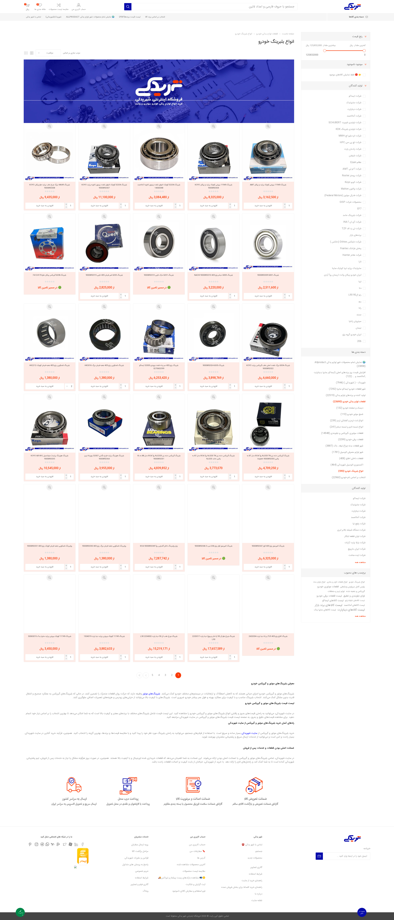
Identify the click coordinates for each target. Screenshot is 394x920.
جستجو (258, 851)
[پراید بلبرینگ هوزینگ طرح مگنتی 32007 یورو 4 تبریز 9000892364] (104, 426)
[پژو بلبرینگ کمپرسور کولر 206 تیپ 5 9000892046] (213, 516)
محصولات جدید (254, 858)
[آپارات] (70, 844)
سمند (358, 315)
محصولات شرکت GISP (350, 202)
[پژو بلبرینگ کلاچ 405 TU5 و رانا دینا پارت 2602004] (268, 606)
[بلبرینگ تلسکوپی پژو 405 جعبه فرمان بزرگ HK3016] (104, 335)
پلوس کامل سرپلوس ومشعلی (352, 587)
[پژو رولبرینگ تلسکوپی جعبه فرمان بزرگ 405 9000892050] (104, 516)
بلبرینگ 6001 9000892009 (268, 275)
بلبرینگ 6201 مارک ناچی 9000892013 (159, 275)
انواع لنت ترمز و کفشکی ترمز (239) (346, 421)
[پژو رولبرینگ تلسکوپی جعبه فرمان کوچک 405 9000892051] (49, 516)
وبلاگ (145, 891)
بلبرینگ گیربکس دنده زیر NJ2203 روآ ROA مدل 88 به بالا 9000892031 (159, 457)
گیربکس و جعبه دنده (355, 591)
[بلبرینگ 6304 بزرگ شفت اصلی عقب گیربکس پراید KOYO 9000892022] (268, 335)
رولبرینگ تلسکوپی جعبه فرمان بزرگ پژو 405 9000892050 (104, 546)
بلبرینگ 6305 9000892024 (213, 365)
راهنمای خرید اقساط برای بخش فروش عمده (241, 887)
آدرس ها (201, 858)
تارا (360, 262)
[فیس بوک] (82, 844)
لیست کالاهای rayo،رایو (355, 600)
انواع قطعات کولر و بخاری (337, 582)
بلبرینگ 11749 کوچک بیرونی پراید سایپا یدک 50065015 (49, 636)
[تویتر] (64, 844)
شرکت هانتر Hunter (351, 255)
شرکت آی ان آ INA (352, 222)
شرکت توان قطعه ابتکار (355, 536)
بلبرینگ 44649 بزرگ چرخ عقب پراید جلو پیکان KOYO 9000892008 (49, 186)
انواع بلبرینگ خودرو (357, 582)
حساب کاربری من (79, 9)
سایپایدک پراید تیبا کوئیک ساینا (346, 268)
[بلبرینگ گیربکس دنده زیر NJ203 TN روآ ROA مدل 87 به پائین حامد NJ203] (213, 426)
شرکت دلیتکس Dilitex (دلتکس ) (345, 242)
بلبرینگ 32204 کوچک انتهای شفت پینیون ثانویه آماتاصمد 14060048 (158, 186)
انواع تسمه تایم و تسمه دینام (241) (346, 427)
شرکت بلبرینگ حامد (352, 215)
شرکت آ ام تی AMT (352, 169)
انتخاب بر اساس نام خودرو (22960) (349, 477)
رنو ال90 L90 (354, 295)
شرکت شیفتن (355, 156)
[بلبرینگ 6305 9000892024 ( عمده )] (213, 335)
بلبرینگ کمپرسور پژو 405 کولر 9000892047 (268, 546)
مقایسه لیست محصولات (58, 9)
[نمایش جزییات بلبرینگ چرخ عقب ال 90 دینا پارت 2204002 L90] (159, 606)
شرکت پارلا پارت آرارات (355, 543)
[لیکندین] (76, 844)
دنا (360, 288)
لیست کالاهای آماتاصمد (354, 605)
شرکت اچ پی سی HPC (350, 142)
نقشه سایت (256, 900)
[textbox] (214, 6)
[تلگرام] (42, 844)
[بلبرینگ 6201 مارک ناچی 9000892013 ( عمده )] (159, 245)
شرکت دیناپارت (354, 109)
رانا (360, 308)
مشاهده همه (360, 562)
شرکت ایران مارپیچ (357, 549)
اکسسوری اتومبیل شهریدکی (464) (347, 465)
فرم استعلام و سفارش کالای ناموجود (188, 891)
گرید (32, 52)
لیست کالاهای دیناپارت (351, 610)
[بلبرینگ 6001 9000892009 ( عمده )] (268, 245)
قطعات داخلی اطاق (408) (351, 458)
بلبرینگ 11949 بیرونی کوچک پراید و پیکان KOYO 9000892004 (213, 186)
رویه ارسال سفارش (139, 845)
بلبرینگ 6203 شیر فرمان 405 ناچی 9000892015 (104, 275)
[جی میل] (58, 844)
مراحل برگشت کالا (140, 851)
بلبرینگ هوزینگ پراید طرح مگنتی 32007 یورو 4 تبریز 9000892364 (104, 457)
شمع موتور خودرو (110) (352, 414)
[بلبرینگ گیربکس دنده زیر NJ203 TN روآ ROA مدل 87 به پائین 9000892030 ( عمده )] (268, 426)
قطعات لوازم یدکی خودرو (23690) (349, 402)
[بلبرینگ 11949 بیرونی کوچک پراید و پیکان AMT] (268, 155)
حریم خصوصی (141, 871)
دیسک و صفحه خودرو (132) (349, 408)
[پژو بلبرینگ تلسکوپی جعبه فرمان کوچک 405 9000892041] (49, 335)
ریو (360, 301)
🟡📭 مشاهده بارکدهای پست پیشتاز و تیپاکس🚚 (181, 878)
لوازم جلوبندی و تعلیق (354, 596)
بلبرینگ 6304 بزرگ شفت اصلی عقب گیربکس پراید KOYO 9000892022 (268, 367)
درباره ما (258, 894)
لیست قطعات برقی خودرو (329, 596)
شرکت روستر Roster (351, 176)
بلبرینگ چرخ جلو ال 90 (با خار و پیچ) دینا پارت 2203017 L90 (213, 638)
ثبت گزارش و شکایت (195, 884)
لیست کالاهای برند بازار (328, 605)
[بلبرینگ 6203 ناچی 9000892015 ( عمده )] (104, 245)
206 (359, 341)
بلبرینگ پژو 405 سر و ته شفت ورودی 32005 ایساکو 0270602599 (158, 367)
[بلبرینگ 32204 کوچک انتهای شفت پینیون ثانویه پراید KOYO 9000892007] (104, 155)
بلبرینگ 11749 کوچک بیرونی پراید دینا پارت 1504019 (104, 636)
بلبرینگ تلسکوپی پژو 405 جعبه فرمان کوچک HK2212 (49, 365)
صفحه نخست (288, 34)
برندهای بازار (355, 235)
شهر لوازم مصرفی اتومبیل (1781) (347, 452)
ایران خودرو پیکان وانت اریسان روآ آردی (342, 275)
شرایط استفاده (255, 874)
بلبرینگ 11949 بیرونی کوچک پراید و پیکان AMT (268, 184)
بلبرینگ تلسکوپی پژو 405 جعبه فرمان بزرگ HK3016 (104, 365)
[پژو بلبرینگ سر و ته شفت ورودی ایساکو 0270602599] (159, 335)
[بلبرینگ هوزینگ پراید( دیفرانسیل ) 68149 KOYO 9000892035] (49, 426)
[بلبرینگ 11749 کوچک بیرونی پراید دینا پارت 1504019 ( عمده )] (104, 606)
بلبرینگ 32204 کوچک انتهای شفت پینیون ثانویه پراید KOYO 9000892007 (104, 186)
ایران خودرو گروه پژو (351, 335)
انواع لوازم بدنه (319, 582)
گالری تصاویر (256, 867)
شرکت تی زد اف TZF (351, 229)
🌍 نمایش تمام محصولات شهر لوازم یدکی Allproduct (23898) (340, 364)
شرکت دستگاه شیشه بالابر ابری (351, 530)
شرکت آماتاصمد (354, 116)
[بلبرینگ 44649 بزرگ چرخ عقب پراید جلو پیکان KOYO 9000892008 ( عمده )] (49, 155)
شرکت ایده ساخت (357, 555)
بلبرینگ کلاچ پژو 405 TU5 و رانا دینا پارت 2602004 (268, 636)
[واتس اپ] (47, 844)
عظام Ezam (355, 162)
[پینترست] (30, 844)
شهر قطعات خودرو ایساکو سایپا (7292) (347, 389)
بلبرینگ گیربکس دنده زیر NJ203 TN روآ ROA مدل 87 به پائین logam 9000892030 (268, 457)
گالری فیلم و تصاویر (139, 884)
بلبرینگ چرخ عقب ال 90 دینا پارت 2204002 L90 (158, 636)
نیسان (358, 328)
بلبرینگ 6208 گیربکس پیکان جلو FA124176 (49, 275)
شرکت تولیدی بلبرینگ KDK (348, 129)
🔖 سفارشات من (197, 851)
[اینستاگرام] (36, 844)
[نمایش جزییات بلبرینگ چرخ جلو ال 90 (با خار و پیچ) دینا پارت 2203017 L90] (213, 606)
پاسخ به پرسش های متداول (135, 865)
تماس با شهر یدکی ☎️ (252, 845)
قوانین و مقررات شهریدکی (136, 858)
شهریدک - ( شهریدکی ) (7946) (351, 383)
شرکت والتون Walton (351, 189)
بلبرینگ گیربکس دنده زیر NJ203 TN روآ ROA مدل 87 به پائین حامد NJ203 (213, 457)
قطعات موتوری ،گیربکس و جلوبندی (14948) (342, 433)
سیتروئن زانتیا (355, 321)
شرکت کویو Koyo (353, 182)
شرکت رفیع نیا (359, 524)
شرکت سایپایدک (353, 103)
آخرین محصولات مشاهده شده (191, 865)
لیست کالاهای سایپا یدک (325, 610)
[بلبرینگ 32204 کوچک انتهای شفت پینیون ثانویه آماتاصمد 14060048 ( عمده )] (159, 155)
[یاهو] (52, 844)
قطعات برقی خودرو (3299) (350, 440)
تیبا (359, 282)
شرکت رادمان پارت (352, 149)
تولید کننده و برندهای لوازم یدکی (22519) (346, 395)
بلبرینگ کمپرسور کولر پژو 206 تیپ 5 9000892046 (213, 546)
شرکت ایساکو (355, 96)
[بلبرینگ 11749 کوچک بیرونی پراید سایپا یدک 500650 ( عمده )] (49, 606)
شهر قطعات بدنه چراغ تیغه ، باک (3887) (344, 446)
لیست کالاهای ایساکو (333, 601)
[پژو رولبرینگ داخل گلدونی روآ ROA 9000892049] (159, 516)
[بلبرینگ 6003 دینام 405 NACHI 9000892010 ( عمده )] (213, 245)
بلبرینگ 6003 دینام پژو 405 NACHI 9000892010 (213, 275)
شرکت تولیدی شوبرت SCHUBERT (345, 123)
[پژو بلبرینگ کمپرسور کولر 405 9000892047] (268, 516)
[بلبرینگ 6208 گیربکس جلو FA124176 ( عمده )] (49, 245)
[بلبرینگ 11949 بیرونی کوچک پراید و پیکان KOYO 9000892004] (213, 155)
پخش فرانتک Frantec (350, 248)
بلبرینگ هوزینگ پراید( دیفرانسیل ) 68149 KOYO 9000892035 (49, 457)
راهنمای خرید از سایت (252, 881)
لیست (26, 52)
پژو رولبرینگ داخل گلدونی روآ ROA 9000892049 (159, 546)
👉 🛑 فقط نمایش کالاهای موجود (345, 75)
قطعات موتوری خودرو (328, 587)
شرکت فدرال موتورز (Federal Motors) (342, 195)
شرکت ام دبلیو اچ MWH (350, 136)
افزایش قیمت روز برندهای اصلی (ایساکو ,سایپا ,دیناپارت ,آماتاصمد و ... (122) (340, 374)
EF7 (359, 209)
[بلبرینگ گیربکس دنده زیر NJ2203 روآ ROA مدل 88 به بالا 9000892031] (159, 426)
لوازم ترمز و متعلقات (336, 591)
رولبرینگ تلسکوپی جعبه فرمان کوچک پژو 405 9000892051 (49, 546)
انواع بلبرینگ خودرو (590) (350, 471)
